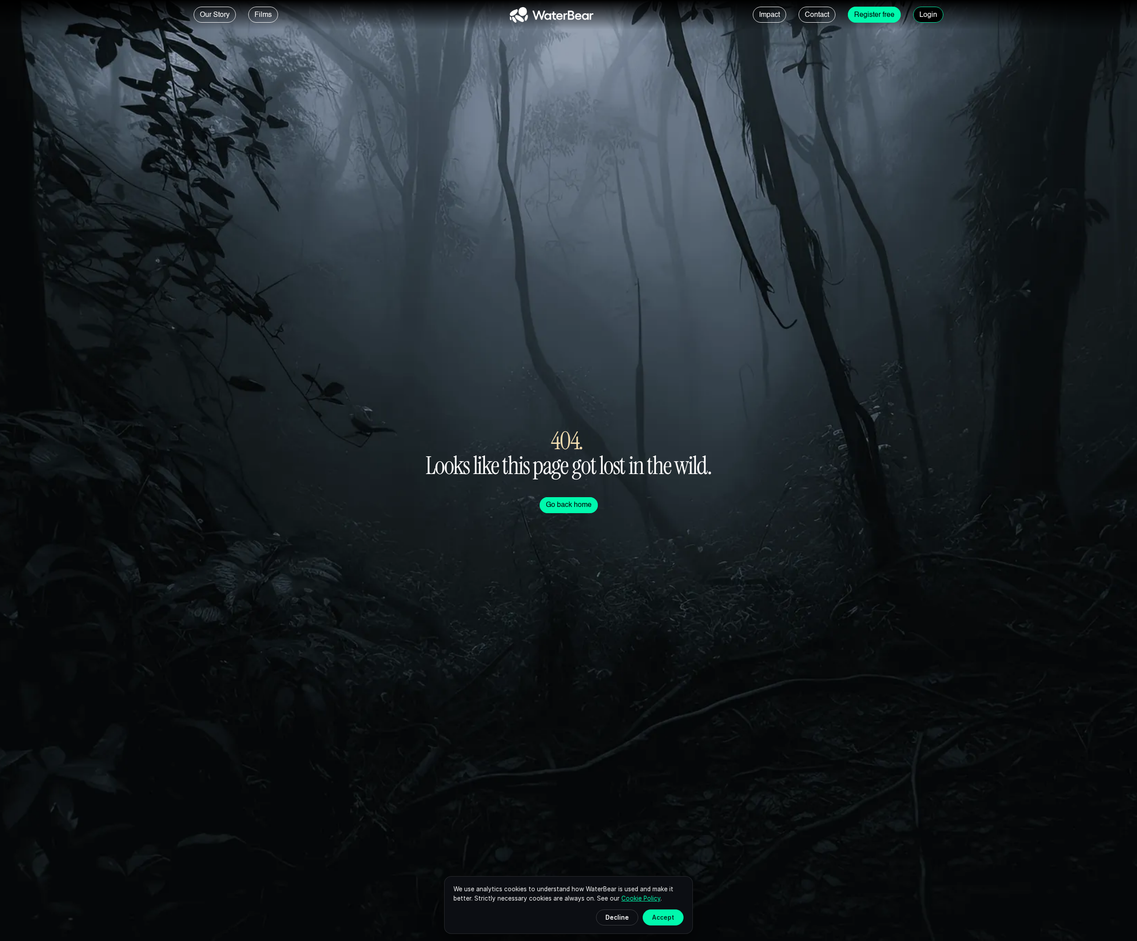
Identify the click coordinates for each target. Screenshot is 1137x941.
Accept (663, 917)
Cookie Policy (640, 898)
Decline (617, 917)
